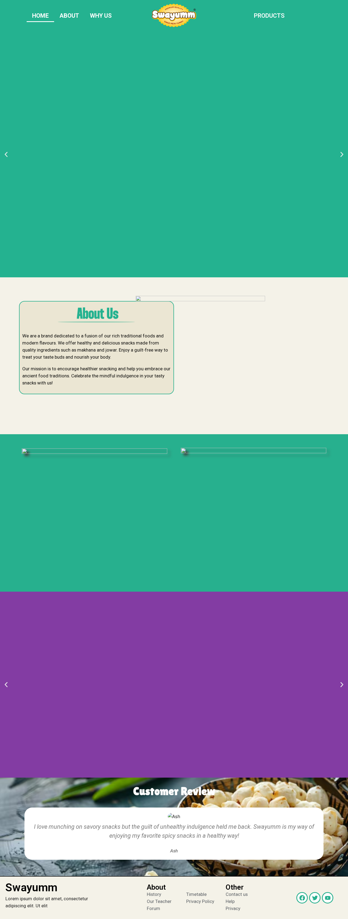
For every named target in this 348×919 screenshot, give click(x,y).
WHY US (101, 15)
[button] (6, 154)
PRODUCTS (269, 15)
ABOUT (69, 15)
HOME (40, 15)
